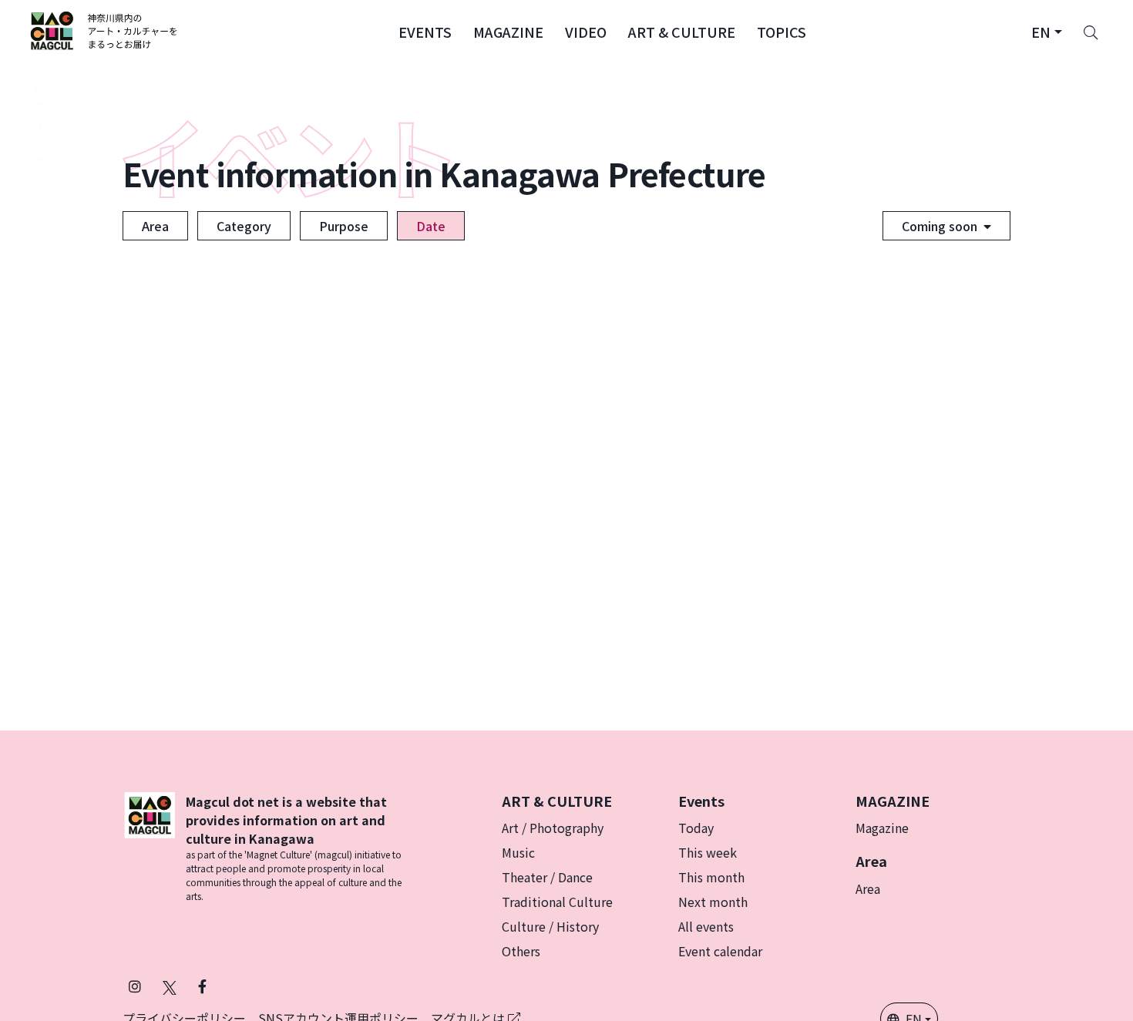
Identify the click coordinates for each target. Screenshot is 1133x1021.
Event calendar (720, 951)
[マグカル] (150, 847)
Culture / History (550, 926)
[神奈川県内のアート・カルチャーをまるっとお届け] (104, 31)
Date (430, 226)
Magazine (882, 827)
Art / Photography (552, 827)
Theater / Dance (547, 877)
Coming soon (939, 226)
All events (706, 926)
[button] (425, 31)
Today (696, 827)
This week (707, 852)
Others (521, 951)
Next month (713, 901)
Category (244, 226)
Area (155, 226)
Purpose (343, 226)
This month (711, 877)
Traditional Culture (557, 901)
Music (518, 852)
